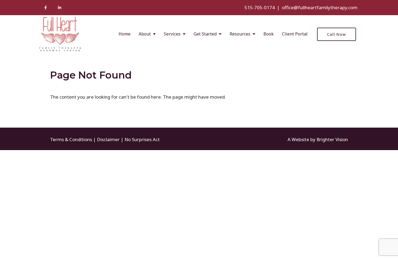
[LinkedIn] (59, 7)
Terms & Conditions (71, 139)
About (145, 34)
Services (172, 34)
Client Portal (295, 34)
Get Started (205, 34)
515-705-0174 (259, 7)
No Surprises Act (142, 139)
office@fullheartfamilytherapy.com (319, 7)
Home (125, 34)
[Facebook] (45, 7)
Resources (240, 34)
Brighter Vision (332, 139)
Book (268, 34)
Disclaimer (108, 139)
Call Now (336, 34)
